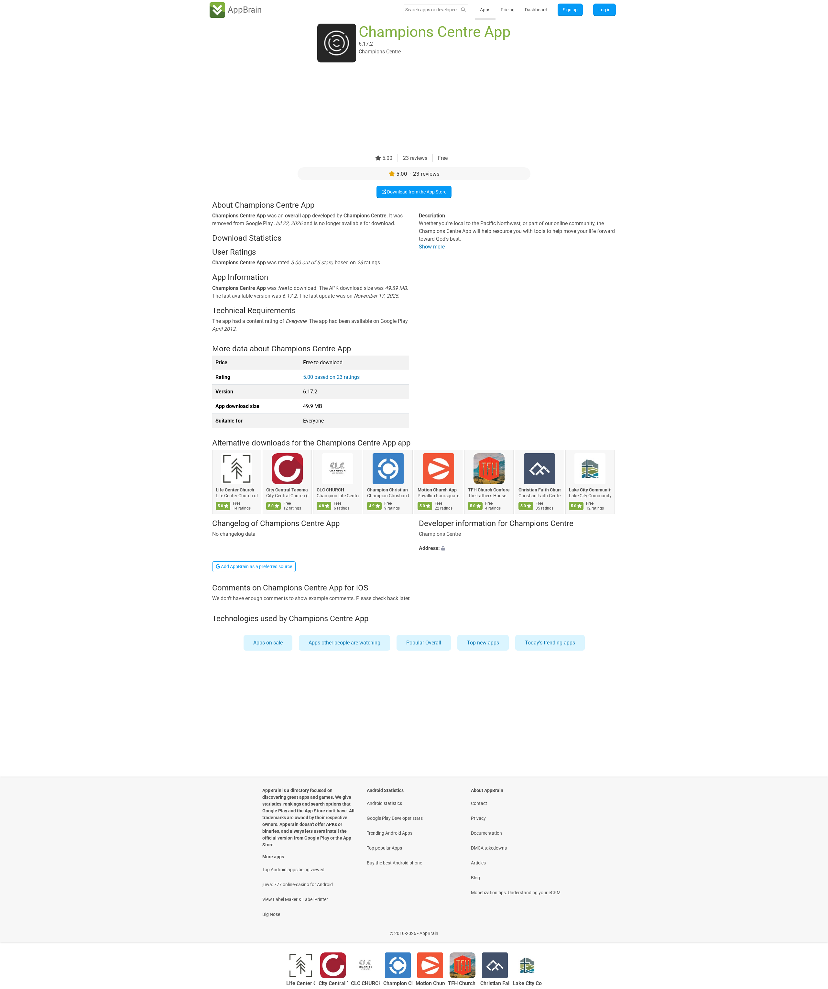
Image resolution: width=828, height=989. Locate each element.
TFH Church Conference (489, 490)
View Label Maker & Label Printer (295, 899)
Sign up (570, 9)
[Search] (463, 10)
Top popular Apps (384, 848)
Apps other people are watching (344, 643)
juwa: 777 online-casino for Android (297, 884)
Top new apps (483, 643)
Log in (604, 9)
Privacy (478, 818)
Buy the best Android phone (394, 862)
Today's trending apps (550, 643)
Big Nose (271, 914)
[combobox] (431, 10)
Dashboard (536, 9)
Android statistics (384, 803)
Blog (475, 877)
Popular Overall (423, 643)
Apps (485, 9)
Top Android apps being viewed (293, 869)
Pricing (508, 9)
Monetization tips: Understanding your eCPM (516, 892)
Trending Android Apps (389, 833)
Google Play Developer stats (395, 818)
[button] (517, 548)
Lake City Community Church (590, 490)
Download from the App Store (416, 191)
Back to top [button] (812, 930)
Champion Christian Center (388, 490)
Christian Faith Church (539, 490)
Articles (478, 862)
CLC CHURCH (330, 490)
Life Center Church (235, 490)
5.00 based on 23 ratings (331, 377)
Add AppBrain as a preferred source (256, 566)
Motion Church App (437, 490)
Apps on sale (268, 643)
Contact (479, 803)
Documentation (486, 833)
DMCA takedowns (489, 848)
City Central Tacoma (287, 490)
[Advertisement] (406, 109)
